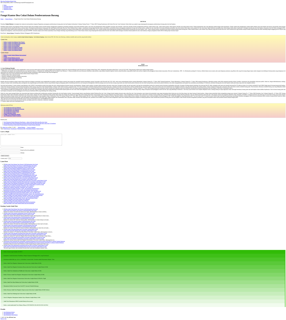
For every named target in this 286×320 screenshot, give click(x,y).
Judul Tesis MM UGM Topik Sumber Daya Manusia (16, 200)
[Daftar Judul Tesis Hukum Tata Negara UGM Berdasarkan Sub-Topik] (21, 164)
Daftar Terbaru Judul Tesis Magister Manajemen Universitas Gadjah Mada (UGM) (24, 274)
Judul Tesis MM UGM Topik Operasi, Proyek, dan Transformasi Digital (20, 198)
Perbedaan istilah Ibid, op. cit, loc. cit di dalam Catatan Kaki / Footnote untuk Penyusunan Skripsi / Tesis (29, 259)
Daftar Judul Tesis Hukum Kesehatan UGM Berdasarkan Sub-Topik (20, 176)
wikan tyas (4, 127)
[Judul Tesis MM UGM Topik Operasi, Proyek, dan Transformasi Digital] (21, 196)
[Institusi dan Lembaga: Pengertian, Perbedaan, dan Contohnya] (19, 185)
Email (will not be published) (27, 150)
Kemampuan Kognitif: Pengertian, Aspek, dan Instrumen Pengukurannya (21, 190)
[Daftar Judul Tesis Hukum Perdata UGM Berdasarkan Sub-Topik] (20, 172)
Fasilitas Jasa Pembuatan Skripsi (12, 114)
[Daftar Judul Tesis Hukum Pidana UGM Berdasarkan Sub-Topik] (19, 169)
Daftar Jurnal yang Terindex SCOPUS (13, 251)
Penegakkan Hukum (31, 128)
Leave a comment (31, 127)
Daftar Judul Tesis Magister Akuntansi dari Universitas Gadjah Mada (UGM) (22, 263)
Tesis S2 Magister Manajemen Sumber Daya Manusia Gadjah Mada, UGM (22, 297)
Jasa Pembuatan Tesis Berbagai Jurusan (14, 109)
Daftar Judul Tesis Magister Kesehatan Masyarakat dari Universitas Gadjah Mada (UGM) (25, 181)
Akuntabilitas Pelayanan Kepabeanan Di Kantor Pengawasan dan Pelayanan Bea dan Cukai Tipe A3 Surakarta (30, 123)
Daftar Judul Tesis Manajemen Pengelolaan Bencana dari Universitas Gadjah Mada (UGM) (25, 246)
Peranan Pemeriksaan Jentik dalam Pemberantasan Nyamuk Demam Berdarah (22, 124)
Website (22, 153)
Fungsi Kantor (6, 128)
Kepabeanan (14, 128)
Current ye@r (4, 158)
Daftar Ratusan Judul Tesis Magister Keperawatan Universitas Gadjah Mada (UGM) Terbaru (26, 289)
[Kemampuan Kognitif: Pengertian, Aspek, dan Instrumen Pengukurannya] (21, 188)
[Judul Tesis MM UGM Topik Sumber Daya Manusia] (17, 199)
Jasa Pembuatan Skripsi (10, 113)
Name (22, 147)
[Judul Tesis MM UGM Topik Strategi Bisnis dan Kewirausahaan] (19, 202)
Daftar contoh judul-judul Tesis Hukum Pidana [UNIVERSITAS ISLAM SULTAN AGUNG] (26, 305)
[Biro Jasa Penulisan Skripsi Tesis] (2, 11)
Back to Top (3, 318)
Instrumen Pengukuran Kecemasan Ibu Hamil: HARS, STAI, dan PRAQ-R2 (22, 192)
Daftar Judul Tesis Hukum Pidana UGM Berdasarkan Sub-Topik (19, 171)
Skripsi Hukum (8, 19)
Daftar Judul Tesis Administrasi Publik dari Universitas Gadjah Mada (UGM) (22, 270)
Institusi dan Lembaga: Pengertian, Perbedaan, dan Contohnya (18, 187)
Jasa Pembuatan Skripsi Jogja (11, 111)
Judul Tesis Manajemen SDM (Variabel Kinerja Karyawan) (18, 301)
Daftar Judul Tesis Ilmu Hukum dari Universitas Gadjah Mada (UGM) (20, 179)
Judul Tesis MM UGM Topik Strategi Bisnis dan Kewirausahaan (19, 203)
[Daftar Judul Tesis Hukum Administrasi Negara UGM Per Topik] (19, 167)
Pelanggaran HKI (21, 128)
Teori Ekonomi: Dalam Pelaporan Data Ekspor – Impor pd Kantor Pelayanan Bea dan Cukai (25, 122)
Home (2, 19)
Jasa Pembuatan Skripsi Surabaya (12, 115)
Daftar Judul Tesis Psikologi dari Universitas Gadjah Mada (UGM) (20, 293)
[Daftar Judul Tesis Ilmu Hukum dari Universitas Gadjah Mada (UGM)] (21, 177)
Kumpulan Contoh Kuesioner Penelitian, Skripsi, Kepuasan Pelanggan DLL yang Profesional (26, 255)
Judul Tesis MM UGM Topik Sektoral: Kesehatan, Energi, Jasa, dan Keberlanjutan (23, 195)
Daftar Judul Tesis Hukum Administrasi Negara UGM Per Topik (19, 168)
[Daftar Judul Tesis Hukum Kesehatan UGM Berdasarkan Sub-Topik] (20, 175)
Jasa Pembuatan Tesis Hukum (11, 110)
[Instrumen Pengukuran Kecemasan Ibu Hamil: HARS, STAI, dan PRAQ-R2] (22, 191)
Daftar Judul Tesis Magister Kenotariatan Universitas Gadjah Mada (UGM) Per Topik (24, 184)
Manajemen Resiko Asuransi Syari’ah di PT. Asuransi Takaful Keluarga (21, 286)
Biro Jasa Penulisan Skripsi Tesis (8, 1)
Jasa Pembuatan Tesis (9, 313)
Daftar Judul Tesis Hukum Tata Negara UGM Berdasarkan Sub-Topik (20, 165)
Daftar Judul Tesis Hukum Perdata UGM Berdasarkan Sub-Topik (19, 173)
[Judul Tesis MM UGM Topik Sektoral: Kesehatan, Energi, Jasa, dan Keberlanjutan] (24, 194)
